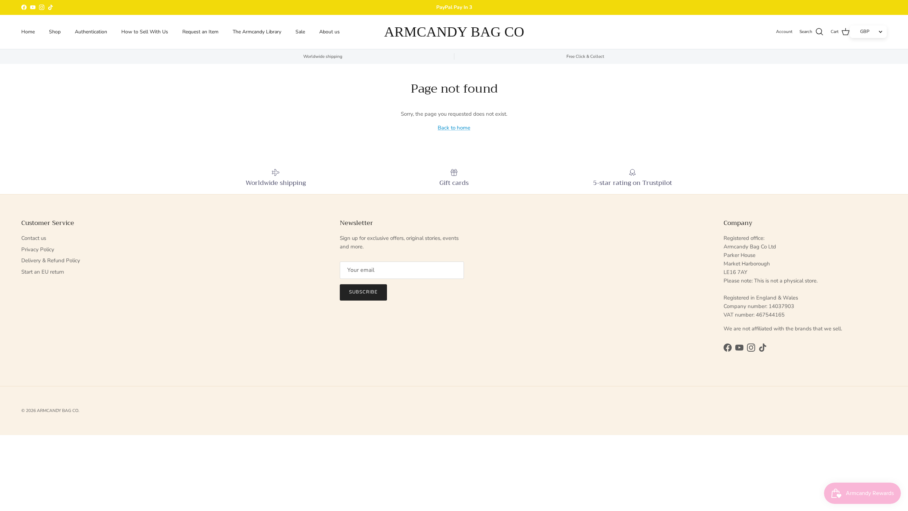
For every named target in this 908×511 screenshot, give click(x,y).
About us (329, 31)
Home (28, 31)
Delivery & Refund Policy (50, 260)
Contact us (33, 238)
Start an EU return (42, 271)
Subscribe (363, 292)
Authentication (91, 31)
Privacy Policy (37, 249)
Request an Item (200, 31)
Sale (300, 31)
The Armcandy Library (257, 31)
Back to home (454, 127)
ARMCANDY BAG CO (57, 410)
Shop (55, 31)
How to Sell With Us (144, 31)
